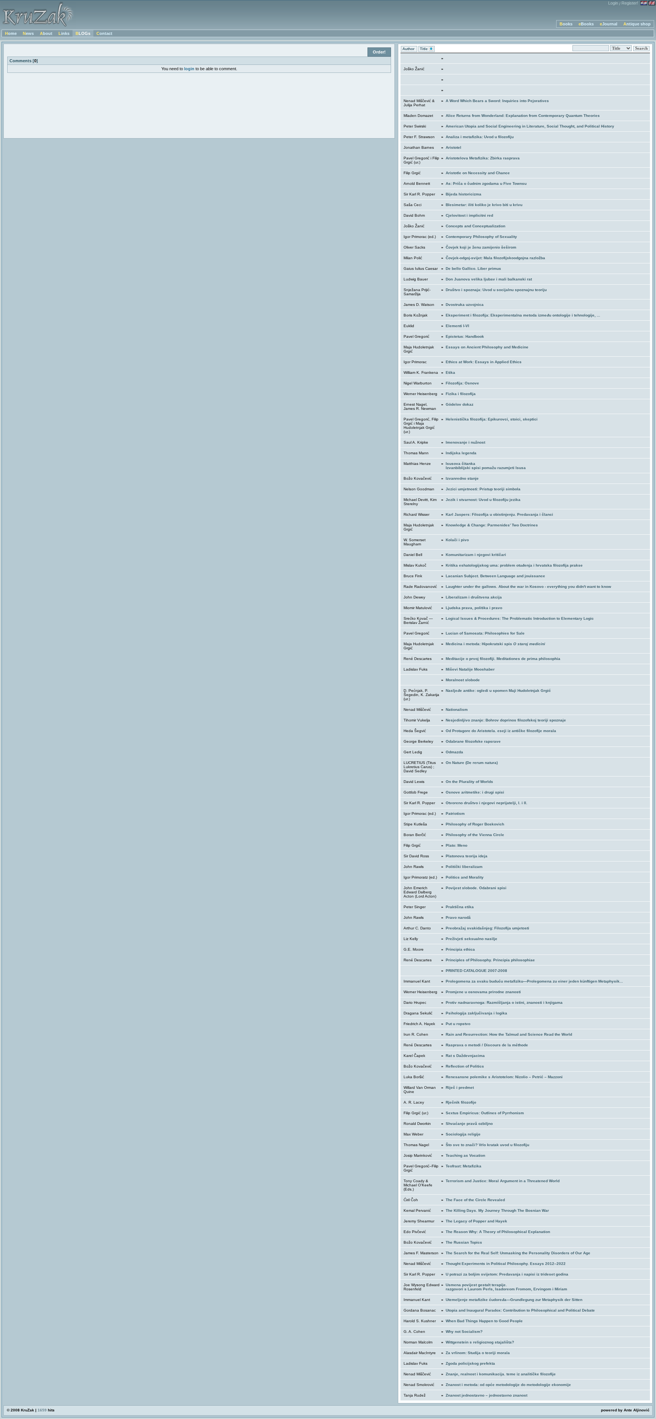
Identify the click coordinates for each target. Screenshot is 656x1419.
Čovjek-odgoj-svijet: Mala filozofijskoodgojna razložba (495, 258)
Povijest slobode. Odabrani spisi (476, 888)
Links (63, 33)
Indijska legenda (461, 453)
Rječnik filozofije (461, 1102)
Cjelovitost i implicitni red (469, 215)
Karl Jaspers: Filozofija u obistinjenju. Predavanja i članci (499, 514)
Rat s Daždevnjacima (465, 1056)
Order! (379, 52)
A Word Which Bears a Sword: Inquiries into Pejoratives (497, 101)
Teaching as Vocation (465, 1155)
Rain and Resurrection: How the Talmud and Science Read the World (509, 1034)
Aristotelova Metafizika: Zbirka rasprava (483, 158)
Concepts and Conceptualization (475, 226)
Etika (450, 372)
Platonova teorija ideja (466, 856)
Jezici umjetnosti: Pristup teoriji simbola (483, 489)
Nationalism (457, 709)
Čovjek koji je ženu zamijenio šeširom (481, 247)
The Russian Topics (464, 1242)
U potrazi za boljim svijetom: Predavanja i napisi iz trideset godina (507, 1274)
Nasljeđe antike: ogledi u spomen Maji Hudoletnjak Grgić (498, 690)
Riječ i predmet (460, 1087)
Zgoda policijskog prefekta (470, 1363)
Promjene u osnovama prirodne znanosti (483, 992)
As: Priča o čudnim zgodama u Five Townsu (486, 183)
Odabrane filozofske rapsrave (473, 741)
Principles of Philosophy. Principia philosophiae (490, 960)
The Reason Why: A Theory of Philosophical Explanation (498, 1232)
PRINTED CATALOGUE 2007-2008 (476, 971)
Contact (104, 33)
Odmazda (454, 752)
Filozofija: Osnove (462, 383)
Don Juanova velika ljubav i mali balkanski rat (489, 279)
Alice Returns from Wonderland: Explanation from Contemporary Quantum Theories (523, 115)
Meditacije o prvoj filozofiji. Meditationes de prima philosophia (503, 659)
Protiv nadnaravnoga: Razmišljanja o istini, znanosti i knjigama (504, 1002)
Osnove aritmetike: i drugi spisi (475, 792)
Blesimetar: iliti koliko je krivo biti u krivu (484, 205)
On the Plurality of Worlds (469, 782)
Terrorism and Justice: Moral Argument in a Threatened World (503, 1181)
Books (566, 24)
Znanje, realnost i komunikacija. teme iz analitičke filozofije (501, 1374)
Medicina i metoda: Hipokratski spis (495, 644)
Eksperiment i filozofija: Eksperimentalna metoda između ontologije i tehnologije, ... (523, 315)
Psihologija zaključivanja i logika (476, 1013)
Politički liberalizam (464, 867)
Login (613, 3)
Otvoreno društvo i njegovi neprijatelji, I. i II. (486, 803)
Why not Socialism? (464, 1331)
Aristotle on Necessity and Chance (478, 173)
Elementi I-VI (457, 326)
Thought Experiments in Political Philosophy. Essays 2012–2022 (506, 1264)
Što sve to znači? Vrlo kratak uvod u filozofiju (487, 1145)
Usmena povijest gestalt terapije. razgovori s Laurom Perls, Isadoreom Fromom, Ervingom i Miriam (506, 1287)
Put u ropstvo (458, 1024)
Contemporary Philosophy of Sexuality (481, 237)
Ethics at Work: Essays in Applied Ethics (484, 362)
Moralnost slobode (463, 680)
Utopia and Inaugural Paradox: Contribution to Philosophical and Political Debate (520, 1310)
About (46, 33)
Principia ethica (460, 949)
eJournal (608, 24)
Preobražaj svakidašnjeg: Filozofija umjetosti (487, 928)
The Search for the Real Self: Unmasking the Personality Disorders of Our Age (518, 1253)
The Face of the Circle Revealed (475, 1200)
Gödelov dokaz (459, 404)
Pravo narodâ (458, 917)
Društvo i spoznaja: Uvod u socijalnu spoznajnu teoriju (496, 290)
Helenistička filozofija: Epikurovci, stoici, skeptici (492, 419)
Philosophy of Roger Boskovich (475, 824)
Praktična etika (460, 907)
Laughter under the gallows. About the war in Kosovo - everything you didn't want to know (528, 586)
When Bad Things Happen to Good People (484, 1321)
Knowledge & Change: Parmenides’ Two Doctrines (492, 525)
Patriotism (455, 813)
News (28, 33)
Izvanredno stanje (462, 478)
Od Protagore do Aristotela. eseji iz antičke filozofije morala (501, 731)
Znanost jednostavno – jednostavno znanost (486, 1395)
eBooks (586, 24)
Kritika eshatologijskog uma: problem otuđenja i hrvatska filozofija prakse (514, 565)
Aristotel (453, 147)
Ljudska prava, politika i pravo (474, 608)
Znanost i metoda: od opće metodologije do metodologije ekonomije (508, 1385)
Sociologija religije (463, 1134)
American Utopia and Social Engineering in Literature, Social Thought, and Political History (530, 126)
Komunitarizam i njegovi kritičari (476, 555)
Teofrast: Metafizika (463, 1166)
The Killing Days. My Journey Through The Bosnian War (497, 1210)
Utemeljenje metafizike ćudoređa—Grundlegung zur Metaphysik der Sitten (514, 1300)
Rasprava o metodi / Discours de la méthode (487, 1045)
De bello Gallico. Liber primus (473, 268)
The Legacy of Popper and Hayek (476, 1221)
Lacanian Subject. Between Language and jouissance (495, 576)
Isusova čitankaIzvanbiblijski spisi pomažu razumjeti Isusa (486, 465)
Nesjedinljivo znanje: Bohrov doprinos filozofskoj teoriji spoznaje (506, 720)
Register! (629, 3)
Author (409, 49)
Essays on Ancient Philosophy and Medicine (487, 347)
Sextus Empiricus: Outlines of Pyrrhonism (485, 1113)
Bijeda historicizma (463, 194)
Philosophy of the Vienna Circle (475, 835)
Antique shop (637, 24)
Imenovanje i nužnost (465, 442)
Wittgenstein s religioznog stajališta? (480, 1342)
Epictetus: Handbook (465, 336)
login (189, 68)
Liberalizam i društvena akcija (474, 597)
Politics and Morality (465, 877)
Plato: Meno (456, 845)
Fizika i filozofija (461, 394)
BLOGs (83, 33)
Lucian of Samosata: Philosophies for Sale (485, 633)
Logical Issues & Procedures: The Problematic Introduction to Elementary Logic (520, 618)
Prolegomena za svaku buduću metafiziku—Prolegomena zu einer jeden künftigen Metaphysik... (534, 981)
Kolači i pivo (457, 540)
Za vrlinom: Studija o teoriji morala (478, 1353)
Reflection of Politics (465, 1066)
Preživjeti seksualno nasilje (471, 939)
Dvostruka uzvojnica (465, 304)
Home (11, 33)
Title (424, 49)
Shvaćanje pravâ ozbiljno (469, 1123)
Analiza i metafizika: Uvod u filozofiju (480, 137)
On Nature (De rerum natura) (472, 763)
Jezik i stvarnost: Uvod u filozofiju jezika (483, 500)
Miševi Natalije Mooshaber (470, 669)
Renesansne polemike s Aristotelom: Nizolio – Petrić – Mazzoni (504, 1077)
